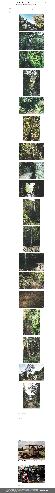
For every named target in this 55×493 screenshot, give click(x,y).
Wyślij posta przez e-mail (24, 413)
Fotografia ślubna (21, 4)
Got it (47, 490)
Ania (9, 11)
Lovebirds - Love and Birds (22, 2)
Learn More (42, 490)
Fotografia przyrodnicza (29, 4)
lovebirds (10, 13)
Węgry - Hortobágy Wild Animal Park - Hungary (30, 460)
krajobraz (10, 12)
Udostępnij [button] (10, 8)
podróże (10, 15)
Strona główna (14, 4)
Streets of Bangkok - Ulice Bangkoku (27, 484)
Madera (10, 14)
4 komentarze (22, 485)
